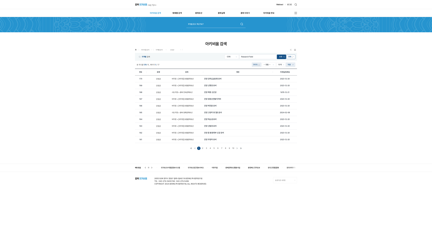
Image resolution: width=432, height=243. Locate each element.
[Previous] (195, 148)
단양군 (172, 50)
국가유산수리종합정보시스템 (169, 168)
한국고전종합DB (272, 168)
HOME (137, 50)
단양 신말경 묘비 (210, 126)
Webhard (279, 4)
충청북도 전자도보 (253, 168)
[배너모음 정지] (148, 167)
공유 (291, 50)
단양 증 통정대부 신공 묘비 (214, 133)
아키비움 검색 (145, 50)
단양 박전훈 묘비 (210, 106)
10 (233, 148)
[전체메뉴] (295, 13)
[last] (241, 148)
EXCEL (255, 64)
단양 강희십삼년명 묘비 (213, 79)
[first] (191, 148)
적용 (289, 65)
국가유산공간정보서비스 (195, 168)
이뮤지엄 (214, 168)
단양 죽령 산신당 (210, 92)
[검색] (296, 4)
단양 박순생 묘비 (210, 119)
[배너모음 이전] (145, 167)
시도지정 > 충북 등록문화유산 (182, 113)
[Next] (237, 148)
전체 (289, 57)
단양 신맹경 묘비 (210, 86)
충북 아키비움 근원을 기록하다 (145, 4)
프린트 (295, 50)
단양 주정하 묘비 (210, 140)
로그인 (289, 4)
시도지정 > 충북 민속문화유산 (182, 92)
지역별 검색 (159, 50)
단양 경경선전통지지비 (212, 99)
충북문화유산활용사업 (232, 168)
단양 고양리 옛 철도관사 (213, 113)
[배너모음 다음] (152, 167)
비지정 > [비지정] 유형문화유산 (183, 79)
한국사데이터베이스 (292, 168)
